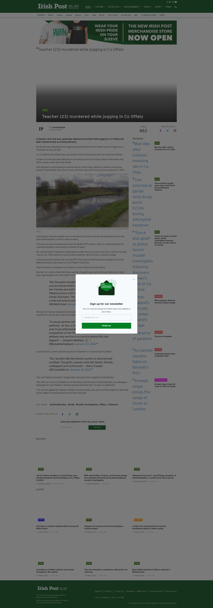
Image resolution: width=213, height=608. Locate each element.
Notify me (106, 326)
